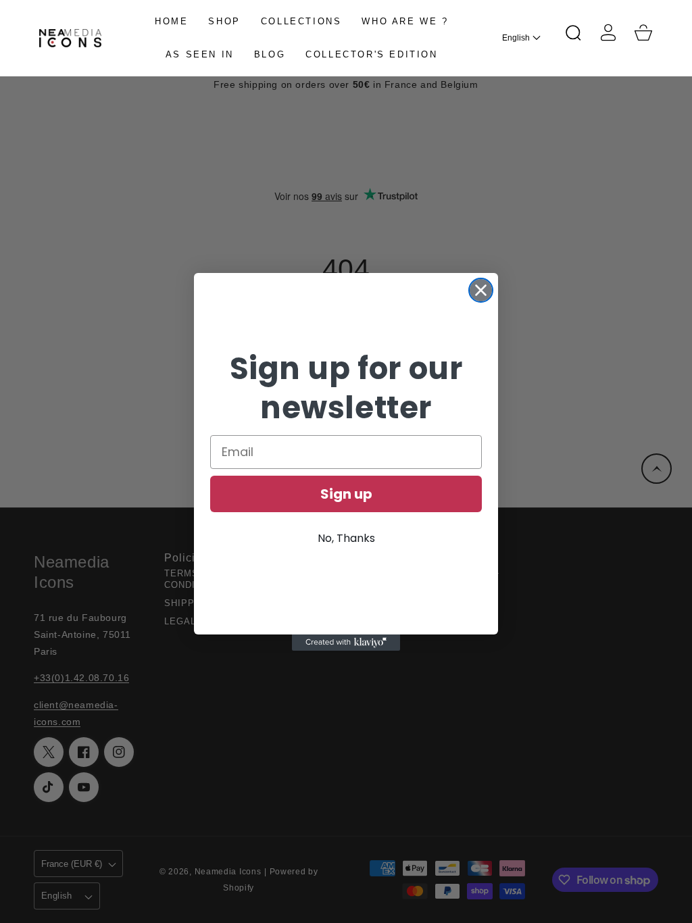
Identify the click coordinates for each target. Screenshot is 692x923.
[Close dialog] (481, 290)
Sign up (346, 493)
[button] (573, 32)
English (516, 38)
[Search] (573, 32)
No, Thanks (346, 538)
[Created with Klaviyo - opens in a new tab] (346, 642)
